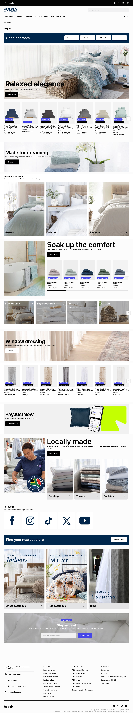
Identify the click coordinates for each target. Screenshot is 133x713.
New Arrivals (9, 16)
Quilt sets (87, 38)
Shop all (10, 94)
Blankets (103, 38)
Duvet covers (72, 38)
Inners (119, 38)
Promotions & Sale (58, 16)
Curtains (38, 16)
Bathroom (29, 16)
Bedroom (20, 16)
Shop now (11, 424)
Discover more (119, 540)
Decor (46, 16)
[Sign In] (123, 3)
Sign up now (85, 635)
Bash (5, 22)
